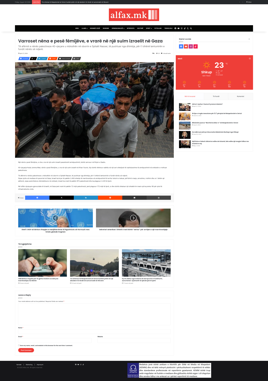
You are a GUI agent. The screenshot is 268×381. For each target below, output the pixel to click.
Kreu (77, 28)
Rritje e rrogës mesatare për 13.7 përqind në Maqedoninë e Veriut (217, 113)
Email (20, 336)
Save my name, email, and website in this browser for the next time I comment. (46, 345)
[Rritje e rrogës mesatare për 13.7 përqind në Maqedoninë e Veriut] (185, 116)
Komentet (240, 96)
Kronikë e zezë (95, 28)
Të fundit (216, 96)
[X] (61, 198)
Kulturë (140, 28)
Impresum (40, 364)
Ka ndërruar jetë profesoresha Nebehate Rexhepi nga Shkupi (215, 132)
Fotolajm (157, 28)
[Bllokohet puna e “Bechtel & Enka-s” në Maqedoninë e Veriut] (185, 126)
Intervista (130, 28)
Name (20, 328)
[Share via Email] (134, 198)
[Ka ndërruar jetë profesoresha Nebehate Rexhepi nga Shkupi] (185, 135)
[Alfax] (134, 14)
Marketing (29, 364)
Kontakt (19, 364)
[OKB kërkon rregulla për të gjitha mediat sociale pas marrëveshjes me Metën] (42, 263)
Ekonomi (106, 28)
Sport (148, 28)
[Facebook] (37, 198)
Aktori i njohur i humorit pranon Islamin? (207, 104)
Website (100, 336)
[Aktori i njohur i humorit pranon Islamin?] (185, 107)
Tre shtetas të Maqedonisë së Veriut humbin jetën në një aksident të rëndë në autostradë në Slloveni (91, 280)
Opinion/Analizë (117, 28)
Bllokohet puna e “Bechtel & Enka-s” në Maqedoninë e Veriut (215, 123)
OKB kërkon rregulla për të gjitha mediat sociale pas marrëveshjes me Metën (38, 280)
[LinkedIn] (86, 198)
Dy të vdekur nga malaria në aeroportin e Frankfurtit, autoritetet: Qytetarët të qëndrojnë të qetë (142, 280)
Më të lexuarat (190, 96)
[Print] (159, 198)
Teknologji (168, 28)
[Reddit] (110, 198)
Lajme (84, 28)
